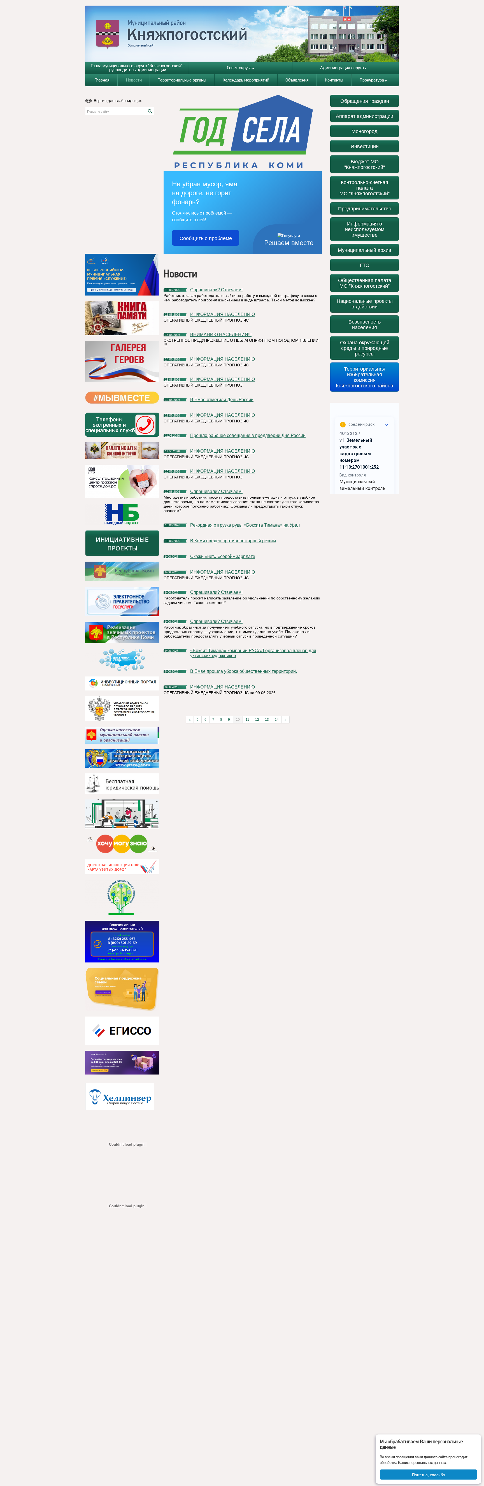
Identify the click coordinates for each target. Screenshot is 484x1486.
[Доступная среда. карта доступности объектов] (122, 660)
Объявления (297, 80)
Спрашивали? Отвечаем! (216, 289)
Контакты (334, 80)
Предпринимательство (364, 208)
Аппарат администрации (364, 115)
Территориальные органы (182, 80)
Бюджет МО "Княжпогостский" (364, 164)
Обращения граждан (364, 100)
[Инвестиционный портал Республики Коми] (122, 683)
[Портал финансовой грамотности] (122, 897)
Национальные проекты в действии (365, 303)
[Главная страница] (242, 33)
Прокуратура (372, 80)
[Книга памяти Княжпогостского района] (122, 318)
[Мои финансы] (122, 814)
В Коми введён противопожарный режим (233, 540)
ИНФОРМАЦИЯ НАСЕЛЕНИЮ (222, 314)
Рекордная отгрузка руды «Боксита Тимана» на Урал (245, 525)
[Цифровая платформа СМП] (122, 1063)
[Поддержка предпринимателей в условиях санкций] (122, 941)
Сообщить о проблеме (206, 237)
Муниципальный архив (364, 249)
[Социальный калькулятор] (122, 1031)
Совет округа (239, 67)
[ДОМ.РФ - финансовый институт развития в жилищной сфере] (122, 481)
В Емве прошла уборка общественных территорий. (243, 671)
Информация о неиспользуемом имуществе (364, 229)
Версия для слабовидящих (118, 100)
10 (238, 720)
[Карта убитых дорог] (122, 866)
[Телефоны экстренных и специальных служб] (122, 424)
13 (267, 720)
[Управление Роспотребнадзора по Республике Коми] (122, 708)
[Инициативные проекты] (122, 543)
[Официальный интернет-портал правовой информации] (122, 758)
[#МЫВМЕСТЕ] (122, 397)
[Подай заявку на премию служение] (122, 275)
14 (277, 720)
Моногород (365, 130)
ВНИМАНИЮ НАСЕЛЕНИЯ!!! (221, 334)
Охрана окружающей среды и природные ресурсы (364, 348)
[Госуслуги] (122, 601)
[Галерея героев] (122, 361)
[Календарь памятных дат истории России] (122, 450)
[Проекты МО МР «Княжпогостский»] (122, 632)
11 (247, 720)
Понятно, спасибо (428, 1474)
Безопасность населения (364, 324)
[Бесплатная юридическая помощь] (122, 783)
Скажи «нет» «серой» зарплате (222, 556)
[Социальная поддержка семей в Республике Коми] (122, 989)
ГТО (364, 264)
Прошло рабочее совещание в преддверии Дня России (248, 435)
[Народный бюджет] (122, 514)
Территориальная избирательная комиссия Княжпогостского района (364, 377)
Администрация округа (342, 67)
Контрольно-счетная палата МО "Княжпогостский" (364, 187)
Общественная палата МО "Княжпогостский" (364, 282)
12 (257, 720)
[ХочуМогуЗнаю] (122, 844)
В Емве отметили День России (221, 399)
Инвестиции (365, 146)
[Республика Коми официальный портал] (122, 571)
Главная (102, 80)
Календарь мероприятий (246, 80)
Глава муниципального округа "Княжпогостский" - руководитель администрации (138, 67)
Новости (134, 80)
